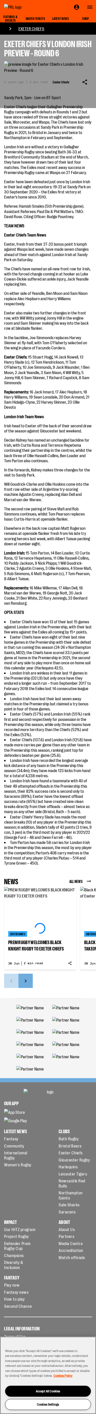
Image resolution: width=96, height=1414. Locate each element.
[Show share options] (85, 82)
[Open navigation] (90, 7)
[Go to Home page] (24, 7)
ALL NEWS (76, 881)
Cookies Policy (63, 1375)
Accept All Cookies (48, 1391)
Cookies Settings (48, 1404)
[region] (48, 1375)
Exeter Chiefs (31, 28)
